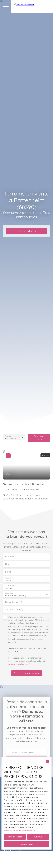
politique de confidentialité (19, 664)
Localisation (9, 593)
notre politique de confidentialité (19, 830)
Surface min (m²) (14, 609)
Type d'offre (9, 578)
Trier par (8, 436)
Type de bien (10, 585)
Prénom (9, 556)
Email (8, 571)
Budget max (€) (13, 602)
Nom (7, 564)
